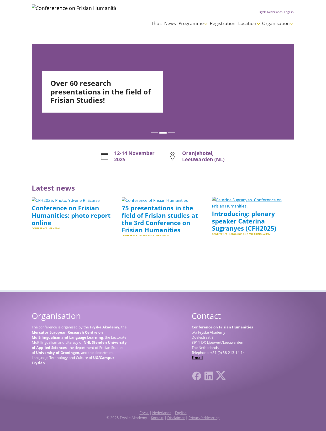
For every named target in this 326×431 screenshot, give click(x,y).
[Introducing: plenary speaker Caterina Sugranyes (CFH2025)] (253, 202)
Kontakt (157, 417)
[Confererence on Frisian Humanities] (74, 17)
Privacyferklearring (204, 417)
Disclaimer (176, 417)
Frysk (144, 412)
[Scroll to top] (315, 420)
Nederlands (161, 412)
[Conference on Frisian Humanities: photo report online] (66, 200)
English (181, 412)
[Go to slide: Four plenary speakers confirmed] (171, 132)
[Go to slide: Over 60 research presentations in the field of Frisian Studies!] (163, 132)
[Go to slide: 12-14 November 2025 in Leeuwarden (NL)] (154, 132)
